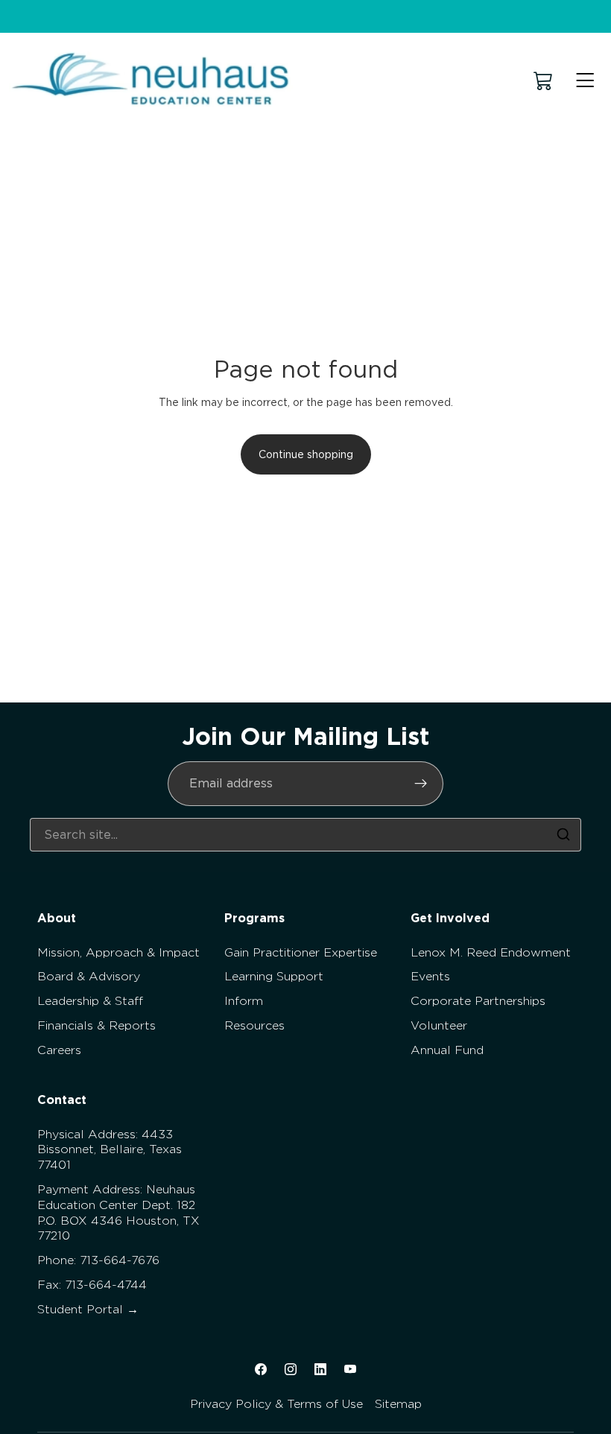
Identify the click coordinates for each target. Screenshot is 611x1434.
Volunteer (439, 1025)
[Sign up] (421, 783)
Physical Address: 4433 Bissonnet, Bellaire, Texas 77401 (109, 1150)
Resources (254, 1025)
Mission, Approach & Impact (118, 952)
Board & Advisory (88, 976)
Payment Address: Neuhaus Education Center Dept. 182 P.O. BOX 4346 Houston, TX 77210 (118, 1212)
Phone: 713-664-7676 (98, 1260)
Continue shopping (306, 454)
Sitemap (398, 1404)
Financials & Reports (96, 1025)
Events (430, 976)
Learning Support (273, 976)
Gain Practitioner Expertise (300, 952)
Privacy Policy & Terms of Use (276, 1404)
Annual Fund (447, 1050)
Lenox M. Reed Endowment (491, 952)
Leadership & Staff (90, 1001)
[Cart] (543, 81)
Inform (243, 1001)
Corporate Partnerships (478, 1001)
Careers (59, 1050)
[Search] (563, 834)
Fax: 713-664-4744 (92, 1285)
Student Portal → (88, 1309)
